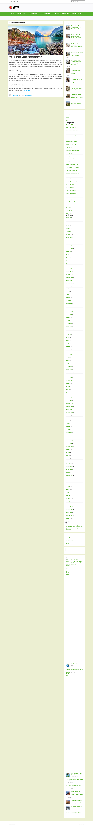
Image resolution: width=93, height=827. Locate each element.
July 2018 (68, 452)
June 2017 (68, 489)
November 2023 (69, 311)
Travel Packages (69, 198)
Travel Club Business (70, 184)
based (74, 525)
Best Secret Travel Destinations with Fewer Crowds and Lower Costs (76, 103)
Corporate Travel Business (71, 135)
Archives (68, 117)
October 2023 (69, 314)
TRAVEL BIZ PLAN (76, 13)
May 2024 (68, 294)
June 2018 (68, 455)
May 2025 (68, 260)
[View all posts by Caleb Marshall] (10, 95)
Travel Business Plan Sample (72, 178)
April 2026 (68, 228)
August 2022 (68, 334)
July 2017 (68, 486)
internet (74, 526)
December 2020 (69, 372)
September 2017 (69, 481)
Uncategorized (69, 213)
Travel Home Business (71, 190)
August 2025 (68, 251)
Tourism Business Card (71, 144)
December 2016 (69, 506)
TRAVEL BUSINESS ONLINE (72, 176)
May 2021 (68, 363)
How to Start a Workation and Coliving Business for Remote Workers (77, 88)
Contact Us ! (12, 1)
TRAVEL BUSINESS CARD (72, 164)
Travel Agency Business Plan (72, 153)
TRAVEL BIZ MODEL (34, 13)
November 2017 (69, 475)
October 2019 (69, 409)
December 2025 (69, 240)
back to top (81, 824)
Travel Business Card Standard (72, 167)
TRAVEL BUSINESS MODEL (72, 173)
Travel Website (69, 210)
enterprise (70, 526)
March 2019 (68, 429)
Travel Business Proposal (71, 181)
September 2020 (69, 380)
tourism (79, 528)
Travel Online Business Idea (72, 196)
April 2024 (68, 297)
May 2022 (68, 343)
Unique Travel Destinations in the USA (25, 56)
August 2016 (68, 518)
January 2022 (69, 354)
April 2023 (68, 317)
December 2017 (69, 472)
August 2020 (68, 383)
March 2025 (68, 265)
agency (67, 525)
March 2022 (68, 349)
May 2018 (68, 458)
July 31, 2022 (21, 95)
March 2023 (68, 320)
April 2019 (68, 426)
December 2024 (69, 274)
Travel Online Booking (71, 193)
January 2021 (69, 369)
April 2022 (68, 346)
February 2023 (69, 323)
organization (80, 526)
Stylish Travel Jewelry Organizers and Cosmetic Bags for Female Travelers (77, 96)
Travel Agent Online (70, 158)
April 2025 (68, 263)
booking (76, 525)
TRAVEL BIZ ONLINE (47, 13)
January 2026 (69, 237)
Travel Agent (68, 155)
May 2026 (68, 225)
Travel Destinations (28, 95)
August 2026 (68, 217)
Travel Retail (68, 204)
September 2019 (69, 412)
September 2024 (69, 283)
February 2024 (69, 303)
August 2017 (68, 483)
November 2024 (69, 277)
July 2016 (68, 521)
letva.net (13, 824)
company (67, 526)
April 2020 (68, 392)
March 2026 (68, 231)
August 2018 (68, 449)
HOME (12, 13)
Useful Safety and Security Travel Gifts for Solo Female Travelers (77, 54)
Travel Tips (68, 207)
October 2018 (69, 443)
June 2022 (68, 340)
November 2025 (69, 243)
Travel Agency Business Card (72, 150)
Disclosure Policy (20, 1)
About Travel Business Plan (72, 130)
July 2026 (68, 220)
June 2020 (68, 389)
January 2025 (69, 271)
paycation (67, 528)
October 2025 (69, 245)
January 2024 (69, 306)
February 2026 (69, 234)
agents (71, 525)
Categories (68, 114)
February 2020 (69, 397)
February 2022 (69, 351)
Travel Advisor (69, 147)
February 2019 (69, 432)
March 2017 (68, 498)
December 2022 (69, 329)
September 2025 (69, 248)
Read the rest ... (27, 90)
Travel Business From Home (72, 170)
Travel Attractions (70, 161)
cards (82, 525)
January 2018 (69, 469)
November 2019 (69, 406)
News (67, 138)
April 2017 (68, 495)
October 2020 (69, 377)
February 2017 (69, 501)
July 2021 (68, 357)
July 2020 (68, 386)
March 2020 (68, 395)
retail (70, 528)
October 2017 (69, 478)
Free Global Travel (75, 663)
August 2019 (68, 415)
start (74, 528)
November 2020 (69, 374)
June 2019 (68, 420)
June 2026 (68, 222)
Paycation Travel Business (71, 141)
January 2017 (69, 503)
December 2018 (69, 438)
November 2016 (69, 509)
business (79, 525)
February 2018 (69, 466)
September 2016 (69, 515)
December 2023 (69, 308)
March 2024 (68, 300)
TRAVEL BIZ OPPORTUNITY (62, 13)
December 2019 (69, 403)
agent (69, 525)
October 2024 (69, 280)
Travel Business (68, 529)
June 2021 (68, 360)
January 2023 (69, 326)
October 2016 (69, 512)
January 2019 (69, 435)
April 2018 (68, 460)
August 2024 (68, 286)
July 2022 (68, 337)
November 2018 (69, 440)
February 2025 (69, 268)
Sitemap (28, 1)
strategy (76, 528)
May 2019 (68, 423)
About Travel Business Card (72, 127)
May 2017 (68, 492)
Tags (67, 120)
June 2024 (68, 291)
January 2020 (69, 400)
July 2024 (68, 288)
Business (67, 133)
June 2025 (68, 257)
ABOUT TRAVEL (14, 17)
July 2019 (68, 417)
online (77, 526)
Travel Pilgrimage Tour (71, 201)
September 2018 (69, 446)
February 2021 (69, 366)
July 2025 (68, 254)
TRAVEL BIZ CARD (21, 13)
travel (82, 528)
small (72, 528)
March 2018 (68, 463)
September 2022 (69, 331)
